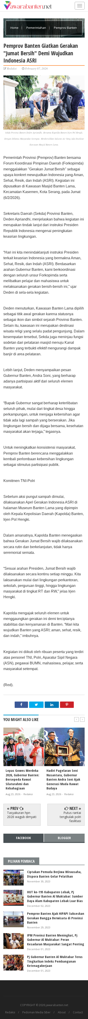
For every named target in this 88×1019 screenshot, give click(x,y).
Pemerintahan (36, 28)
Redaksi (10, 1012)
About (62, 1012)
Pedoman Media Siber (36, 1012)
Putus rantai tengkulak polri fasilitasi (70, 817)
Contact (78, 1012)
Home (14, 28)
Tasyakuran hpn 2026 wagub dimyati (21, 815)
